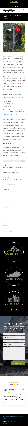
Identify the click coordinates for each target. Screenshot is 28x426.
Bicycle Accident (6, 193)
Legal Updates (6, 209)
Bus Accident (5, 197)
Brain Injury (5, 195)
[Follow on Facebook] (10, 6)
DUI (3, 205)
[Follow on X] (13, 6)
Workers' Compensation (8, 231)
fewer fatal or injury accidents (10, 114)
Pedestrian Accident (7, 213)
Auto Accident (6, 191)
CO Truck (5, 199)
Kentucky (5, 207)
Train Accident (6, 225)
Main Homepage (6, 416)
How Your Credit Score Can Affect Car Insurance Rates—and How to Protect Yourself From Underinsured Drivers (13, 172)
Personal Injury (6, 215)
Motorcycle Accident (7, 211)
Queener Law (7, 18)
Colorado (5, 201)
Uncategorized (6, 229)
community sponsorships (8, 203)
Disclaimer (5, 418)
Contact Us (14, 1)
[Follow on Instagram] (15, 6)
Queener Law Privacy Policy (17, 416)
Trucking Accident (6, 227)
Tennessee (5, 223)
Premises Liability (6, 217)
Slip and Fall (5, 221)
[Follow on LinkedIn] (18, 6)
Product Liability (6, 219)
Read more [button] (7, 402)
